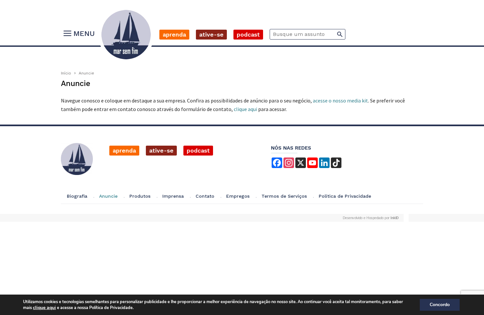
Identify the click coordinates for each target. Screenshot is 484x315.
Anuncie (108, 196)
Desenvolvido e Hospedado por (371, 218)
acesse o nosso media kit (340, 100)
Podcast (248, 34)
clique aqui (245, 109)
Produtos (139, 196)
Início (66, 73)
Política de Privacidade (345, 196)
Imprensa (173, 196)
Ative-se (211, 34)
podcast (198, 150)
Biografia (77, 196)
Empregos (238, 196)
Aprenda (174, 34)
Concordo (440, 304)
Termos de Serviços (284, 196)
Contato (205, 196)
